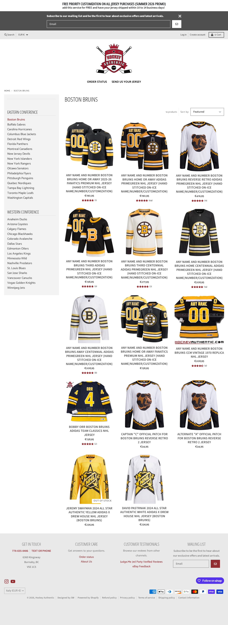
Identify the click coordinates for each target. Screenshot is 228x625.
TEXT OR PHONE (41, 551)
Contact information (189, 597)
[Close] (179, 16)
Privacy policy (127, 597)
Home (7, 91)
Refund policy (109, 597)
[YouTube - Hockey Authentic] (13, 581)
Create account (197, 35)
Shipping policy (166, 597)
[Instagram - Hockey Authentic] (6, 581)
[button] (71, 591)
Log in (183, 35)
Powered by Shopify (88, 597)
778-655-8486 (20, 551)
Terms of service (146, 597)
